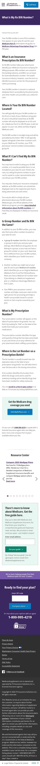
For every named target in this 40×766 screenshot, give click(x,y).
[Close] (36, 762)
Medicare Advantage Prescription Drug (18, 46)
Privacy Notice (7, 644)
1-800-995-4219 (20, 427)
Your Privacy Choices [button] (10, 647)
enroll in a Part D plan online (20, 387)
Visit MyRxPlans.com (19, 412)
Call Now (32, 5)
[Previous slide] (3, 479)
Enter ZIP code (17, 593)
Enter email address (13, 537)
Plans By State (7, 640)
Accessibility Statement (11, 666)
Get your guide (14, 549)
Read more (10, 481)
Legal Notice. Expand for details (16, 763)
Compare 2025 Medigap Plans (19, 462)
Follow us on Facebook (15, 672)
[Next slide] (36, 479)
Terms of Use (7, 659)
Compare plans (18, 606)
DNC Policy (6, 662)
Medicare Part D (8, 43)
